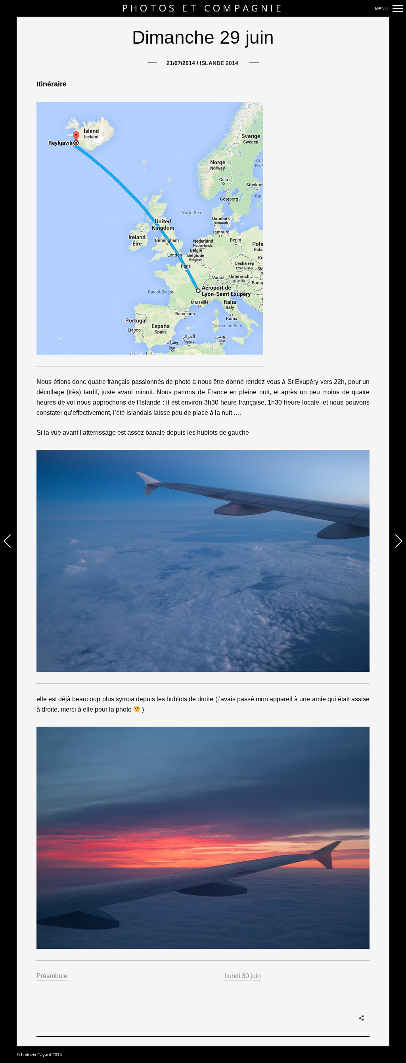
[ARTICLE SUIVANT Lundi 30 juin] (397, 542)
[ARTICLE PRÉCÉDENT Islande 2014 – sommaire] (8, 542)
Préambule (51, 976)
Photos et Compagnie (203, 8)
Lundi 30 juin (242, 976)
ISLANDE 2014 (219, 63)
